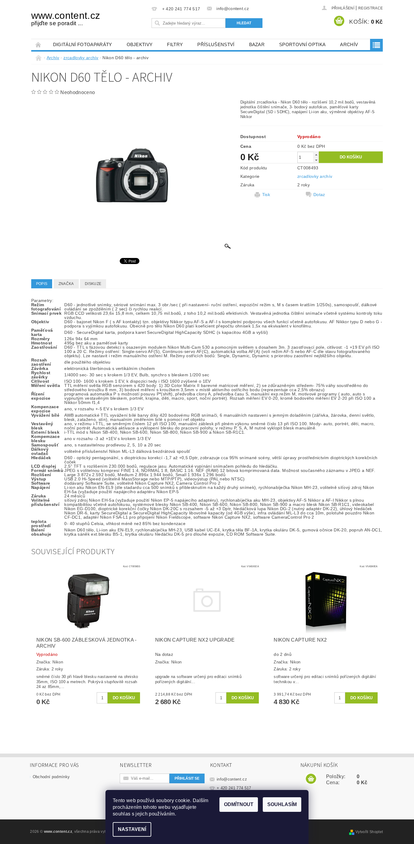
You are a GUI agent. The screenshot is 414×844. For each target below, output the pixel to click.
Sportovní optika (302, 44)
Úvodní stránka (38, 44)
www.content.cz (65, 18)
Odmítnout (238, 804)
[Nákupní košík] (311, 779)
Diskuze (93, 284)
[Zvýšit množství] (316, 155)
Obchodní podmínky (51, 777)
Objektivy (140, 44)
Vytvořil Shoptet (369, 832)
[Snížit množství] (316, 160)
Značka (66, 284)
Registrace (370, 8)
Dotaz (319, 194)
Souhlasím (282, 804)
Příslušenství (215, 44)
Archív (349, 44)
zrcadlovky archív (314, 176)
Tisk (266, 194)
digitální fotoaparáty (82, 44)
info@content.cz (232, 779)
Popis (42, 284)
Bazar (257, 44)
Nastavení (132, 829)
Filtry (175, 44)
